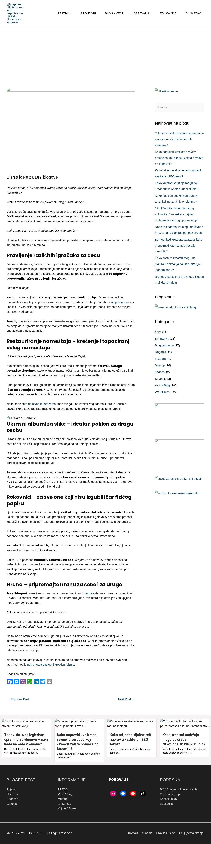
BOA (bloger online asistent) (178, 789)
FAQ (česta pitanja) (191, 833)
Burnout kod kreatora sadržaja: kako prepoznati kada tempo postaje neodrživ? (179, 245)
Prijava (11, 789)
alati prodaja (117, 302)
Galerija (12, 803)
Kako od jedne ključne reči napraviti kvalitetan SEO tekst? (130, 739)
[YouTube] (133, 793)
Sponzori (12, 799)
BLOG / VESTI (114, 13)
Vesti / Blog (162, 385)
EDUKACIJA (168, 13)
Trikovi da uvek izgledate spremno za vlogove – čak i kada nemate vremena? (179, 139)
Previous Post (18, 699)
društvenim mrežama (42, 404)
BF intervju (162, 338)
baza (158, 332)
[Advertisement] (105, 52)
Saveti (159, 378)
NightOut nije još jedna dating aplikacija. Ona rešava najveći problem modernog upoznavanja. (176, 214)
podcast (160, 372)
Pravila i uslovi (165, 833)
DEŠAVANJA (142, 13)
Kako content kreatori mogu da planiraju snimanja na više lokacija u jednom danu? (178, 264)
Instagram (161, 358)
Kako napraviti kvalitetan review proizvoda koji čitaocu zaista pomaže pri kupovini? (179, 157)
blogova (89, 593)
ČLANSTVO (193, 13)
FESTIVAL (64, 13)
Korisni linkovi (169, 799)
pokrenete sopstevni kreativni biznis (50, 664)
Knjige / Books (67, 808)
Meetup (160, 365)
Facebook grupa (170, 794)
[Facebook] (123, 793)
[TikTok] (143, 793)
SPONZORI (88, 13)
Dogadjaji (161, 352)
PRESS (63, 789)
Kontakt (133, 833)
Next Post (126, 699)
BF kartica (64, 803)
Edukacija (166, 803)
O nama (147, 833)
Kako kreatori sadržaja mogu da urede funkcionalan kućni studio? (184, 739)
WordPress (162, 392)
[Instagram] (113, 793)
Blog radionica (164, 345)
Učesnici (12, 794)
